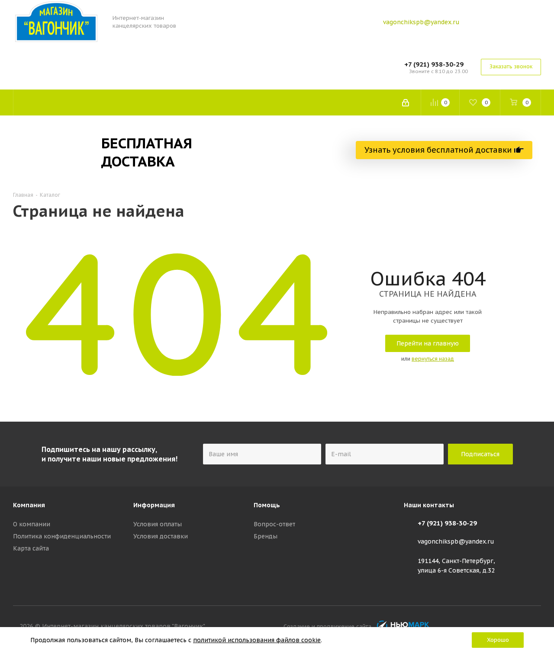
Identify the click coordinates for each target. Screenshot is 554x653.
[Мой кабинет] (405, 102)
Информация (154, 505)
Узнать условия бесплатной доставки (439, 150)
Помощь (267, 505)
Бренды (265, 536)
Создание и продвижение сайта (329, 626)
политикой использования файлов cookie (257, 640)
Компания (29, 505)
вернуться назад (433, 358)
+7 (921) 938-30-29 (434, 64)
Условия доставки (160, 536)
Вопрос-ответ (274, 524)
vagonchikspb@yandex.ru (421, 22)
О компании (31, 524)
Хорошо (498, 639)
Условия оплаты (157, 524)
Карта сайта (31, 548)
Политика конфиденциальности (62, 536)
